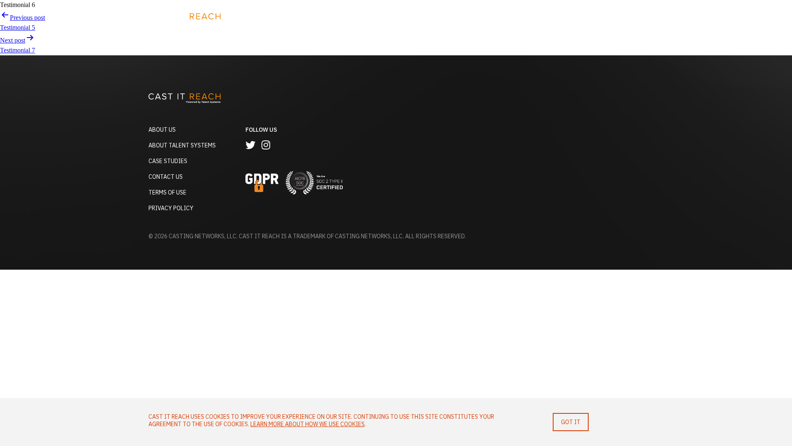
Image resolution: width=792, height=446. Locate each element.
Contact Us (165, 176)
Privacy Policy (170, 208)
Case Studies (167, 161)
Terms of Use (167, 192)
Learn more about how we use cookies (307, 424)
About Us (162, 129)
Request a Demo (598, 19)
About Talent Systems (182, 145)
